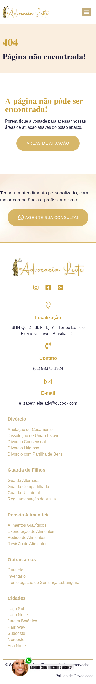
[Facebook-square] (48, 287)
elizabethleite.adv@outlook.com (48, 403)
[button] (86, 12)
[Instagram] (36, 287)
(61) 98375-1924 (48, 368)
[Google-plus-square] (60, 287)
